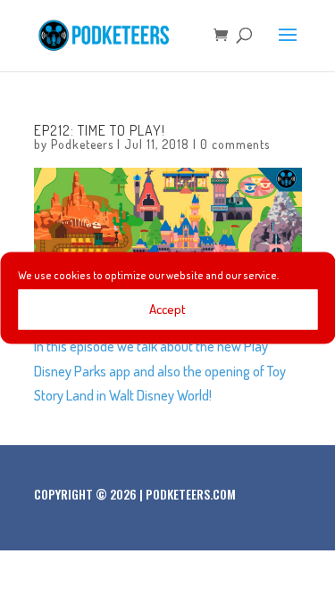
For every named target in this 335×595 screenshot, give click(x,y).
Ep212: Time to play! (99, 130)
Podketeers (82, 144)
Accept (167, 309)
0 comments (235, 144)
